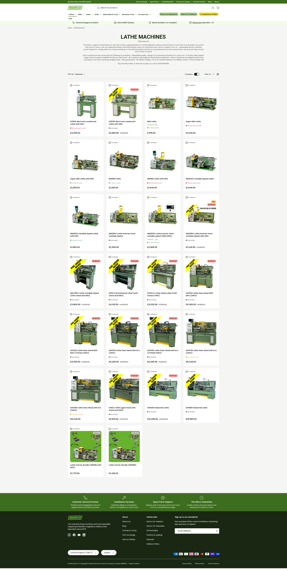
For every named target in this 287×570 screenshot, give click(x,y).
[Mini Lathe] (162, 103)
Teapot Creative (133, 564)
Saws (88, 14)
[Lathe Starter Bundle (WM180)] (124, 446)
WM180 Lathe (115, 178)
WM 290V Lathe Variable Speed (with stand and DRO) (84, 294)
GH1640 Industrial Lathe (158, 407)
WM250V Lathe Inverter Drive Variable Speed (122, 234)
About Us (126, 521)
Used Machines (167, 2)
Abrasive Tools (128, 14)
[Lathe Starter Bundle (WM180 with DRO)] (85, 446)
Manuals (150, 539)
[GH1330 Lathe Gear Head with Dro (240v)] (124, 331)
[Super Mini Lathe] (201, 103)
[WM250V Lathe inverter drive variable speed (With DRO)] (162, 215)
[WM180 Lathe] (124, 160)
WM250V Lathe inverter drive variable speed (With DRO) (160, 234)
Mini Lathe (151, 121)
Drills (97, 14)
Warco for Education (168, 14)
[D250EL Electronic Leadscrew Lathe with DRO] (124, 103)
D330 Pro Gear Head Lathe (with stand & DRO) (162, 294)
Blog (209, 2)
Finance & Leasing (183, 2)
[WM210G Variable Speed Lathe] (201, 160)
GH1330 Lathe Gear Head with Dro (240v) (124, 351)
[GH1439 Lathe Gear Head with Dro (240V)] (201, 331)
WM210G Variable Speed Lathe (200, 178)
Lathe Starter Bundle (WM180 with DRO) (85, 466)
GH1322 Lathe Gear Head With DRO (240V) (199, 294)
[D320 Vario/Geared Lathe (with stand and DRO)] (124, 274)
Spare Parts (154, 2)
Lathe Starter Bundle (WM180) (122, 465)
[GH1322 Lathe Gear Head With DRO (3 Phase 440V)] (85, 331)
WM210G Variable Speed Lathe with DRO (84, 234)
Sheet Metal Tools (110, 14)
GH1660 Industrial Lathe (196, 407)
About (216, 2)
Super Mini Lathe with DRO (82, 178)
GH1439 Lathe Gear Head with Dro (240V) (201, 351)
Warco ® (76, 564)
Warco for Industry (188, 14)
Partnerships (152, 530)
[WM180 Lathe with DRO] (162, 160)
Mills (80, 14)
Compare (189, 74)
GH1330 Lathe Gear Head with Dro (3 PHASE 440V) (162, 351)
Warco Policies (128, 539)
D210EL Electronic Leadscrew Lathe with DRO (83, 122)
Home (70, 28)
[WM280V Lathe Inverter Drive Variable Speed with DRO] (201, 215)
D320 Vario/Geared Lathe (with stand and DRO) (123, 294)
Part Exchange (141, 2)
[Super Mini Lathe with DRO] (85, 160)
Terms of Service (213, 564)
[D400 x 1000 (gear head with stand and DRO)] (124, 389)
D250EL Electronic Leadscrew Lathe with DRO (122, 122)
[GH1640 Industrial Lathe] (162, 389)
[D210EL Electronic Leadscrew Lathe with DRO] (85, 103)
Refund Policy (199, 564)
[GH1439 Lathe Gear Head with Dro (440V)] (85, 389)
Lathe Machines (79, 28)
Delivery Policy (153, 544)
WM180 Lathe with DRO (157, 178)
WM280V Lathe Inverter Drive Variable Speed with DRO (199, 234)
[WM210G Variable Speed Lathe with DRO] (85, 215)
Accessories (143, 14)
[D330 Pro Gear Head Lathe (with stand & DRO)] (162, 274)
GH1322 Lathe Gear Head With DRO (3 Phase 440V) (83, 351)
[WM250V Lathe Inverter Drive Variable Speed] (124, 215)
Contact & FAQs (199, 2)
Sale (70, 18)
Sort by (71, 74)
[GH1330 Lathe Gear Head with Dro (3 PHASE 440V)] (162, 331)
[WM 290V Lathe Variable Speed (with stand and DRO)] (85, 274)
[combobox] (146, 7)
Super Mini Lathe (193, 121)
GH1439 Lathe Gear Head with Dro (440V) (85, 408)
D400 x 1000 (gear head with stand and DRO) (122, 408)
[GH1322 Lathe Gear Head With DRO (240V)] (201, 274)
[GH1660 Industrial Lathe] (201, 389)
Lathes (71, 14)
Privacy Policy (187, 564)
